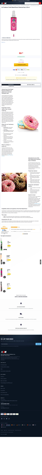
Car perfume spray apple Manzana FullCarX (9, 242)
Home (1, 5)
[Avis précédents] (9, 229)
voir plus (34, 229)
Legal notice (5, 430)
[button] (1, 262)
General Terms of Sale (11, 430)
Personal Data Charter (18, 430)
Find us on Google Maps (5, 394)
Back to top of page (3, 434)
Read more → (4, 42)
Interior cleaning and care (16, 5)
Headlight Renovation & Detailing (7, 5)
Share (18, 72)
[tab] (11, 84)
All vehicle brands (4, 364)
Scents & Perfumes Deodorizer (25, 5)
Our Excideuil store (4, 392)
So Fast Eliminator (36, 203)
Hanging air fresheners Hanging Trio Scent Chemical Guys (8, 284)
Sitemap (2, 430)
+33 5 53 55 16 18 (5, 403)
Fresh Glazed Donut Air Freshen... (35, 5)
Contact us (2, 376)
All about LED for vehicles (5, 366)
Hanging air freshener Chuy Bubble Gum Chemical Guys (8, 270)
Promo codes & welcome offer (5, 371)
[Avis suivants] (40, 229)
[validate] (40, 3)
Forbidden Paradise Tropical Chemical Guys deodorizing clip (8, 256)
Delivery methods (3, 378)
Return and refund (4, 380)
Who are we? (3, 388)
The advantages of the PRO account (6, 382)
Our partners (3, 390)
